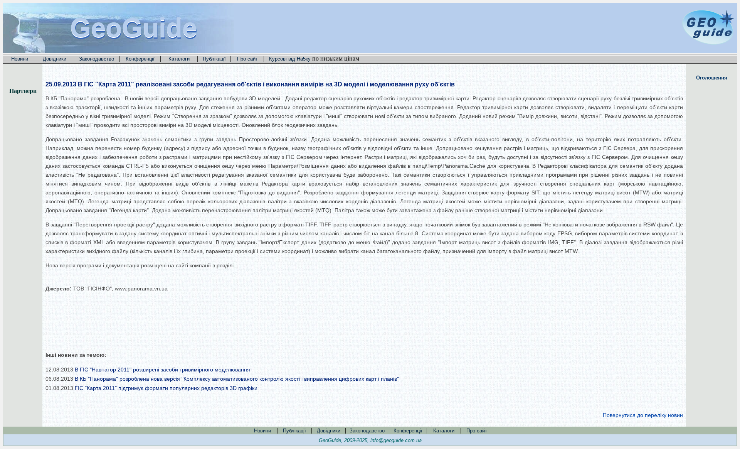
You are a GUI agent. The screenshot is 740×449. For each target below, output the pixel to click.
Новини (19, 59)
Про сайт (247, 59)
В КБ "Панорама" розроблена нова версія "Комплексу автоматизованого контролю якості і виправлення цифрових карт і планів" (237, 379)
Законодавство (96, 59)
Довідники (54, 59)
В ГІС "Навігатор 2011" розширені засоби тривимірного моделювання (162, 369)
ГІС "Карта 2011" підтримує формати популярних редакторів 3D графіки (166, 388)
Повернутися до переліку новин (643, 415)
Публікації (214, 59)
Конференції (140, 59)
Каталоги (179, 59)
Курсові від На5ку (290, 59)
